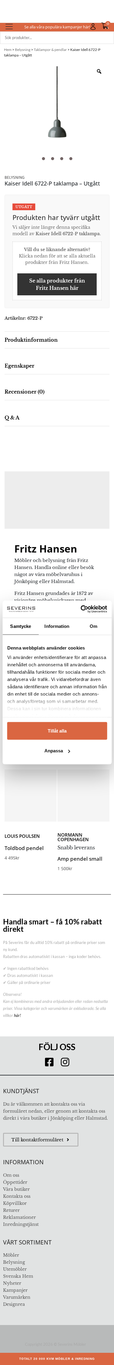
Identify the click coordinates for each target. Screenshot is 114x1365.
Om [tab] (93, 625)
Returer (11, 1210)
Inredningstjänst (21, 1224)
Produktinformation (31, 340)
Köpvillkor (15, 1203)
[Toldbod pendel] (31, 795)
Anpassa (53, 750)
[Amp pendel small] (83, 795)
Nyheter (12, 1283)
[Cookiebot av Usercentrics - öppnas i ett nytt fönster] (81, 609)
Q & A (12, 418)
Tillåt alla (57, 730)
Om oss (11, 1175)
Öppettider (15, 1182)
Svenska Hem (18, 1276)
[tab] (57, 340)
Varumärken (16, 1297)
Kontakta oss (16, 1196)
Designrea (14, 1304)
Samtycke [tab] (20, 625)
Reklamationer (19, 1217)
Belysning (22, 49)
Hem (8, 49)
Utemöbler (15, 1269)
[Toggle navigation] (9, 26)
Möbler (11, 1255)
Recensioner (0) (24, 392)
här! (17, 1015)
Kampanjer (15, 1290)
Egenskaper (19, 366)
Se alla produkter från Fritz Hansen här (57, 284)
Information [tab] (56, 625)
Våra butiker (16, 1189)
